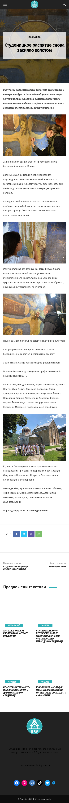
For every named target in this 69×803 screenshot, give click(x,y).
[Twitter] (24, 534)
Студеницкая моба (57, 566)
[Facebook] (16, 534)
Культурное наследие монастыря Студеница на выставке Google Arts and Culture (51, 691)
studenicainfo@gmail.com (38, 765)
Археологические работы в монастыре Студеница (15, 633)
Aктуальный (14, 625)
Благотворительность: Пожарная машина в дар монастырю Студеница (16, 691)
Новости (45, 625)
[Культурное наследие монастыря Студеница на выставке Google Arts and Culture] (51, 667)
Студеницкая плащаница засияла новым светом (15, 567)
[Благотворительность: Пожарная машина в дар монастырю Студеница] (18, 667)
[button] (5, 4)
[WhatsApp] (38, 534)
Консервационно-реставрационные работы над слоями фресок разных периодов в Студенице (49, 636)
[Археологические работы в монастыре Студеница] (18, 610)
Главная (45, 682)
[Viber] (31, 534)
